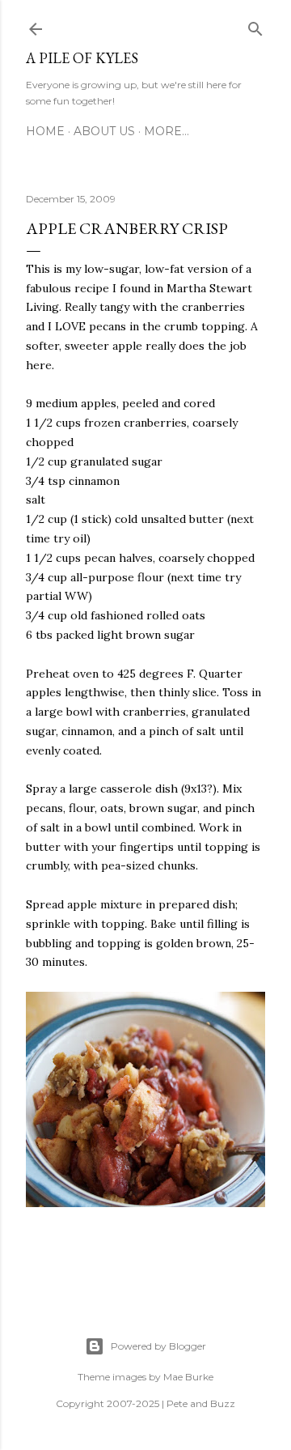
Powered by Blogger (158, 1346)
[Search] (255, 26)
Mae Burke (188, 1377)
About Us (104, 131)
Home (45, 131)
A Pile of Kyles (82, 58)
